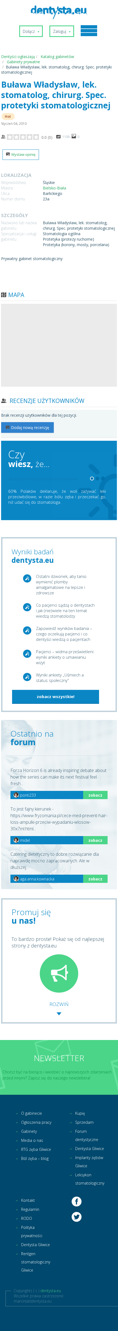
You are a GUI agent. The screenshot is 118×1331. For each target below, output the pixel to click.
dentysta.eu (50, 1290)
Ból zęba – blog (35, 1158)
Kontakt (28, 1200)
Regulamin (30, 1209)
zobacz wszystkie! (55, 696)
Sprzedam (84, 1122)
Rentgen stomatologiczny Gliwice (35, 1262)
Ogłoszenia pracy (36, 1122)
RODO (26, 1218)
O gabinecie (31, 1113)
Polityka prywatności (31, 1231)
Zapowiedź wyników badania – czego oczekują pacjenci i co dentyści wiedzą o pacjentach (64, 634)
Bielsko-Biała (54, 188)
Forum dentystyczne (86, 1135)
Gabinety (29, 1131)
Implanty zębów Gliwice (89, 1161)
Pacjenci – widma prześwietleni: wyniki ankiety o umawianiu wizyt (65, 657)
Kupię (80, 1113)
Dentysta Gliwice (89, 1148)
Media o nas (32, 1140)
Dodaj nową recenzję (30, 427)
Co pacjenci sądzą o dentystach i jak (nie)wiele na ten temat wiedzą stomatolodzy (65, 610)
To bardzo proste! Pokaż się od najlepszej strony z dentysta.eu (58, 942)
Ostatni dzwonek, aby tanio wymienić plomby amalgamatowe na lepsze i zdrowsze (61, 584)
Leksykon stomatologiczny (89, 1179)
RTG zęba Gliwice (36, 1149)
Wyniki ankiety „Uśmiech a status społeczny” (60, 677)
